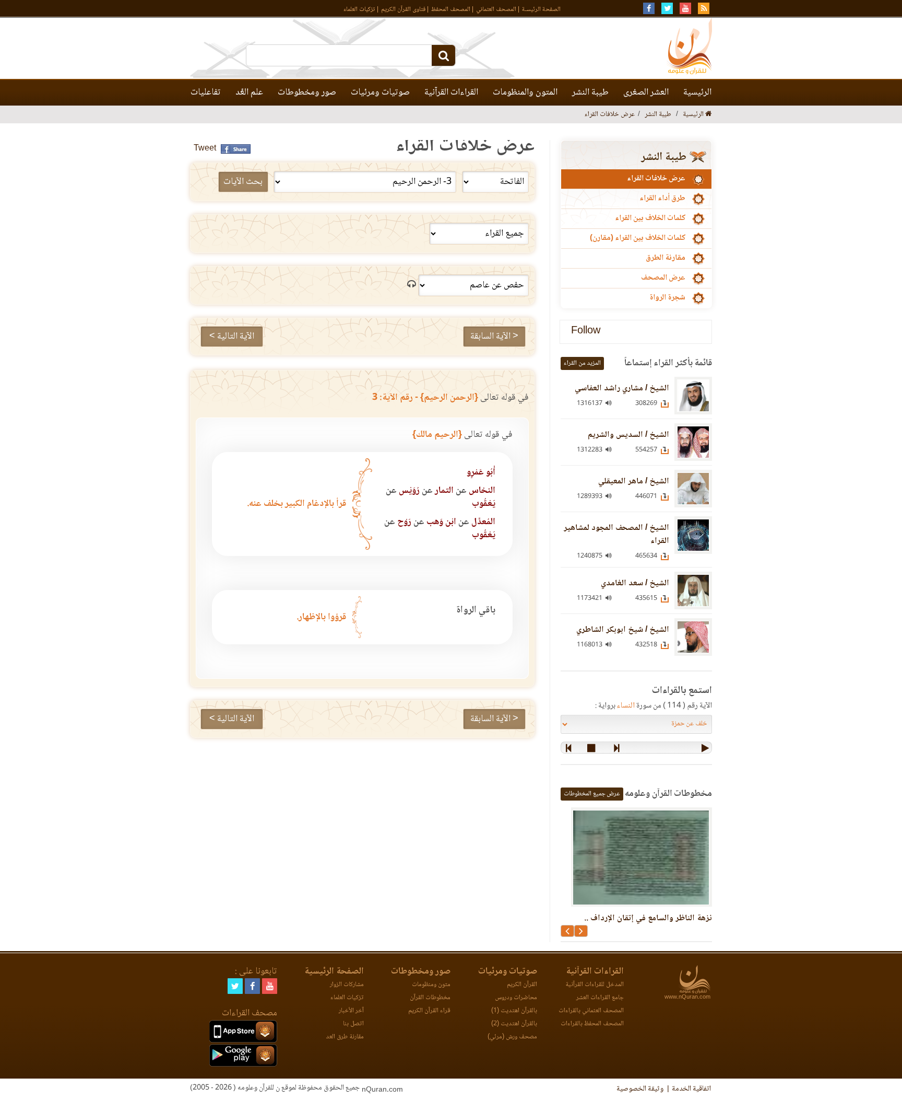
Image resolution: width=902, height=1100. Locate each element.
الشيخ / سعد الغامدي (635, 583)
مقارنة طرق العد (345, 1037)
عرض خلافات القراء (656, 179)
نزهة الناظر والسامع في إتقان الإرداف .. (648, 918)
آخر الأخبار (351, 1010)
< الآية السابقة (494, 336)
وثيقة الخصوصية (639, 1089)
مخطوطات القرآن (430, 997)
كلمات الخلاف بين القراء (650, 218)
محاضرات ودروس (516, 997)
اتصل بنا (353, 1023)
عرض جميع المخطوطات (592, 794)
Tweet (205, 149)
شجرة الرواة (667, 298)
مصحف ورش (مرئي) (512, 1037)
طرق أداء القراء (662, 198)
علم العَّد (249, 92)
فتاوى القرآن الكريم (403, 9)
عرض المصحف (663, 278)
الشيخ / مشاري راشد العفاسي (622, 388)
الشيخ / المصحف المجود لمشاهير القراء (616, 534)
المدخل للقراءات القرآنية (594, 984)
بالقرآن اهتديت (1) (514, 1010)
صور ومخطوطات (307, 92)
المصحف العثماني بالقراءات (591, 1010)
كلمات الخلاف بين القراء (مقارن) (637, 238)
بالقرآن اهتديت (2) (514, 1023)
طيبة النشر (590, 92)
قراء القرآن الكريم (429, 1010)
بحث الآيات (243, 182)
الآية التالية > (231, 336)
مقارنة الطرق (665, 258)
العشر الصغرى (646, 92)
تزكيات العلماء (359, 9)
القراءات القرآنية (451, 92)
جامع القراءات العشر (600, 997)
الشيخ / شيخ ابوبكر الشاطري (622, 630)
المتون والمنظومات (525, 92)
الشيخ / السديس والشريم (628, 435)
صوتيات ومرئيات (380, 92)
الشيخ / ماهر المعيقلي (633, 481)
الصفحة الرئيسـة (541, 9)
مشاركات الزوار (347, 984)
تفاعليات (206, 92)
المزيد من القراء (582, 363)
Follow (585, 331)
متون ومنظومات (431, 984)
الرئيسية (697, 92)
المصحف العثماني (496, 9)
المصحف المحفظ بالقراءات (592, 1023)
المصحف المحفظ (450, 9)
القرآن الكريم (522, 984)
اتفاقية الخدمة (691, 1089)
